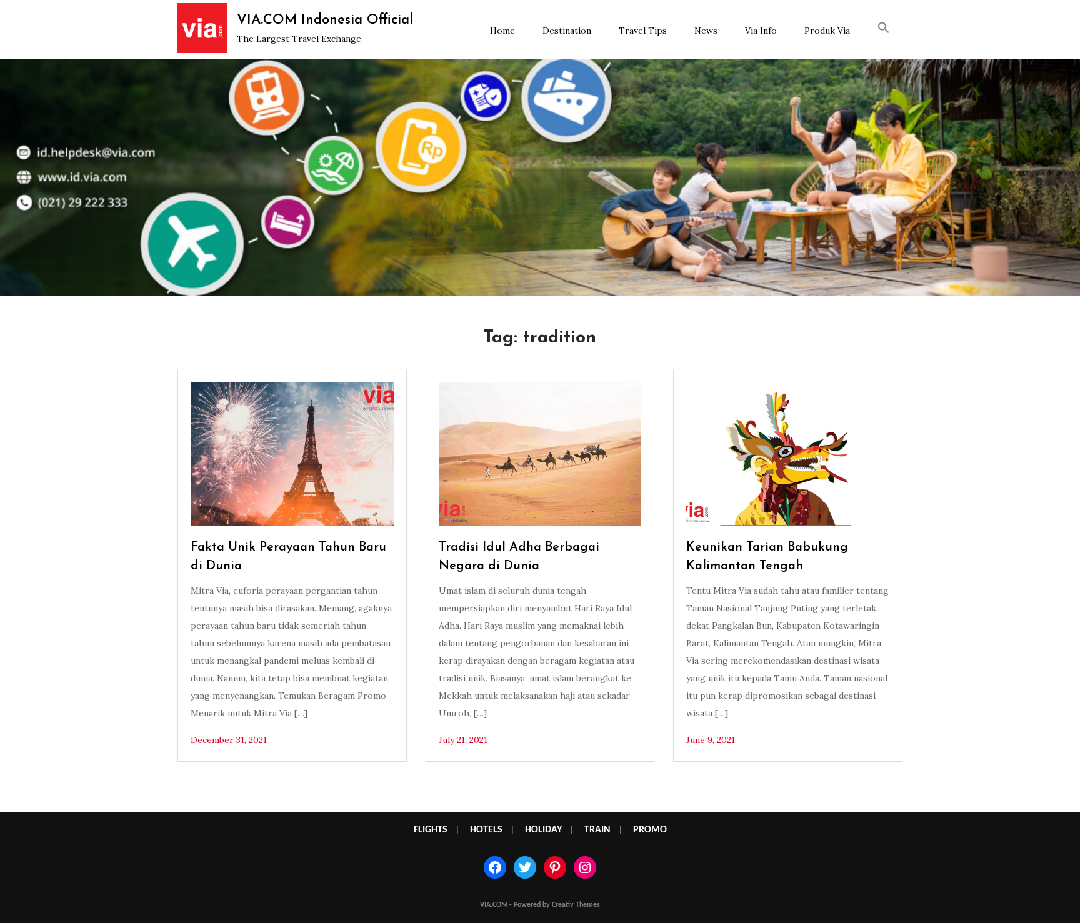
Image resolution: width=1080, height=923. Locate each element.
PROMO (650, 830)
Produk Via (827, 30)
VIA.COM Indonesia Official (325, 20)
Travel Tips (643, 30)
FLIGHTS (431, 830)
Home (502, 30)
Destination (566, 30)
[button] (883, 29)
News (706, 30)
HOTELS (486, 830)
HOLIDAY (543, 830)
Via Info (761, 30)
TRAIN (597, 830)
